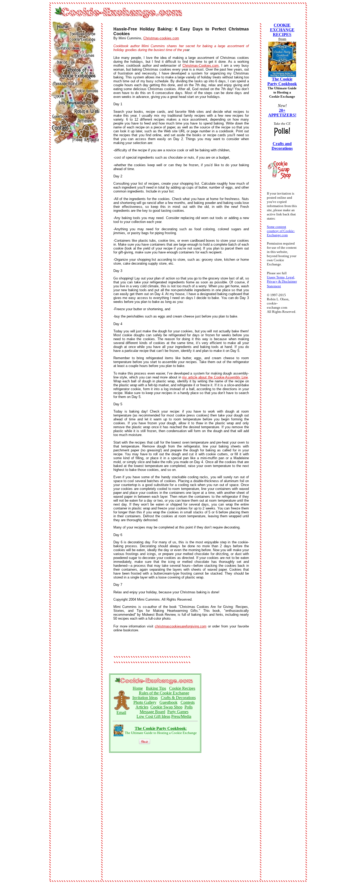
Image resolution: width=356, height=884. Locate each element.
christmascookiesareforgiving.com (180, 626)
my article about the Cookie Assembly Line (215, 377)
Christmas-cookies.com (161, 38)
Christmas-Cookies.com (200, 65)
